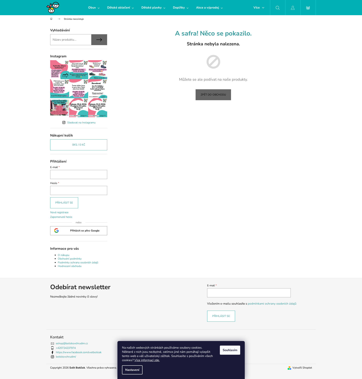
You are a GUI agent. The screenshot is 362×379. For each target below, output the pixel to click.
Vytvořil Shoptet (302, 368)
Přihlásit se (64, 203)
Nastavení (132, 370)
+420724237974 (66, 348)
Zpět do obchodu (213, 94)
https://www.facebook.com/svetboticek (78, 352)
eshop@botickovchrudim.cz (72, 343)
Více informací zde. (147, 360)
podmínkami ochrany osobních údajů (272, 304)
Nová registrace (59, 212)
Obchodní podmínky (70, 259)
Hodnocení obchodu (70, 266)
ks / (78, 145)
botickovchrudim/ (66, 356)
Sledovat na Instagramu (81, 122)
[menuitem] (93, 7)
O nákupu (63, 255)
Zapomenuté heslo (61, 217)
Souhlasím (230, 350)
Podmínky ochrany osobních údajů (78, 262)
